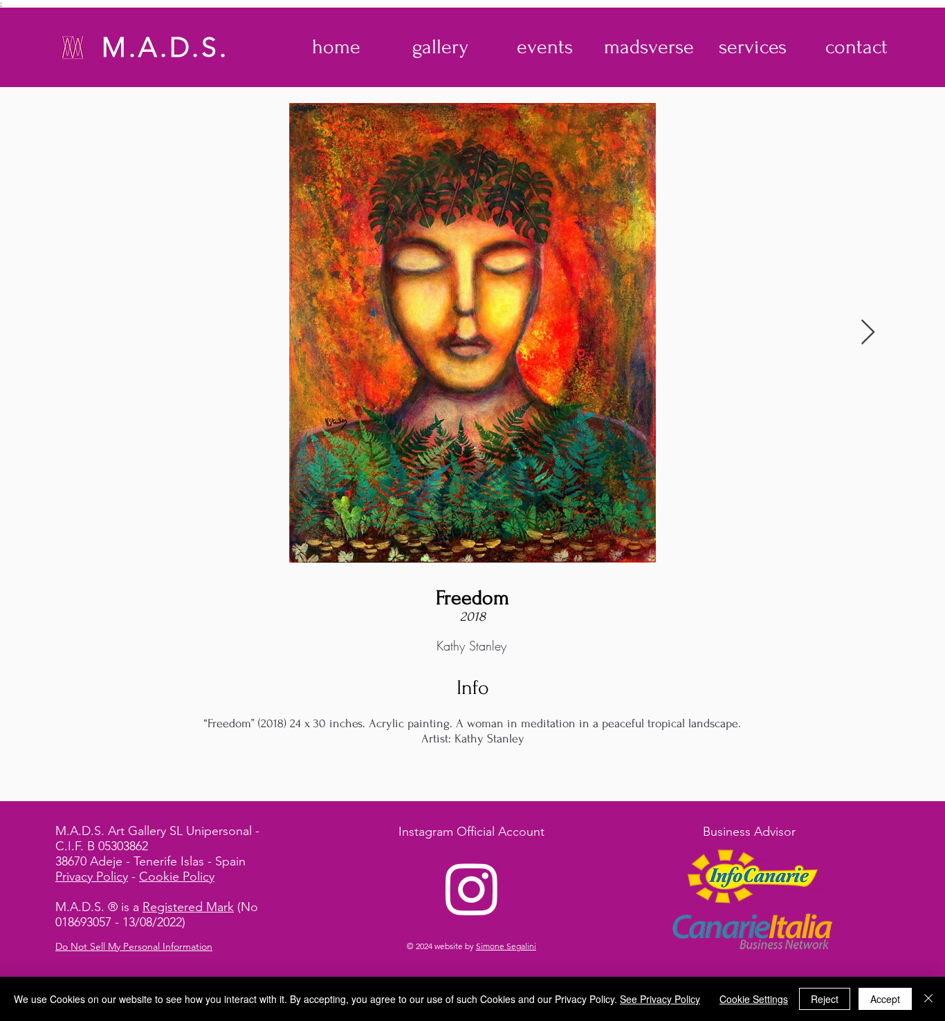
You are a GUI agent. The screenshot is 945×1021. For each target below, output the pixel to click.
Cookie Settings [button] (753, 999)
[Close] (928, 999)
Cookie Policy (176, 876)
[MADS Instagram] (471, 888)
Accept (885, 999)
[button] (440, 47)
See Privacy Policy (660, 999)
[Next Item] (868, 332)
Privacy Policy (91, 876)
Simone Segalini (506, 946)
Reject (824, 999)
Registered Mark (188, 907)
